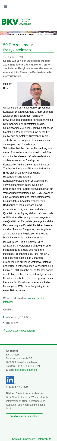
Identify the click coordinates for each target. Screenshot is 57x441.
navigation (5, 6)
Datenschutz (44, 439)
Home (12, 34)
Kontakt (16, 439)
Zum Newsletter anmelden (24, 416)
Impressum (29, 439)
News (32, 34)
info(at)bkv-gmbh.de (26, 370)
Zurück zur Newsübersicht (20, 330)
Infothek (22, 34)
